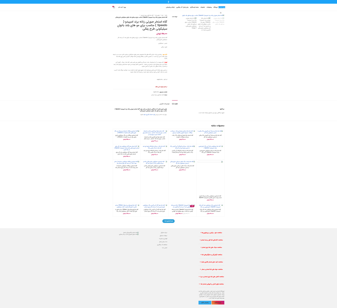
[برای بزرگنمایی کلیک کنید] (221, 13)
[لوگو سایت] (168, 2)
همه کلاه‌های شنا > (168, 221)
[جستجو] (117, 7)
